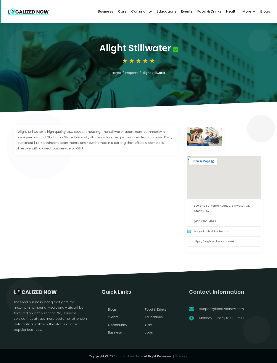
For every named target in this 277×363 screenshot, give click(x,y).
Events (187, 11)
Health (232, 11)
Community (141, 11)
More (246, 11)
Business (105, 11)
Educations (166, 11)
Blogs (265, 11)
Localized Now (132, 356)
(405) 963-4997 (205, 221)
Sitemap (181, 356)
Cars (122, 11)
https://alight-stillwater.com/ (214, 241)
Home (116, 73)
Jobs (149, 332)
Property (131, 73)
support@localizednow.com (221, 308)
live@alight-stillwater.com (212, 231)
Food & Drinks (209, 11)
